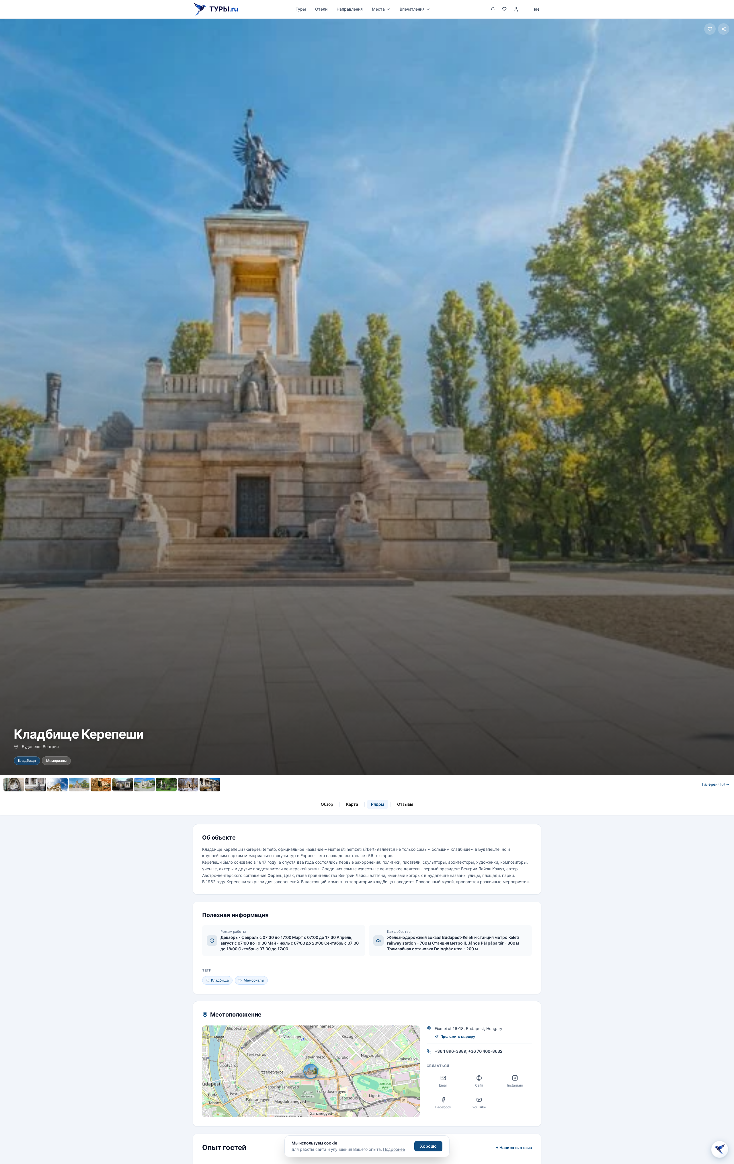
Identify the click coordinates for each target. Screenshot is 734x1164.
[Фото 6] (122, 784)
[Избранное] (504, 9)
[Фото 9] (188, 784)
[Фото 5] (101, 784)
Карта (352, 804)
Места (378, 9)
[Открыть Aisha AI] (719, 1148)
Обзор (327, 804)
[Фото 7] (144, 784)
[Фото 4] (79, 784)
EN (536, 9)
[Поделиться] (723, 29)
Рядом (377, 804)
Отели (321, 9)
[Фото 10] (210, 784)
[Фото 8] (166, 784)
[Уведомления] (493, 9)
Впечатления (412, 9)
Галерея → (715, 784)
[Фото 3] (57, 784)
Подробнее (394, 1149)
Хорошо (428, 1146)
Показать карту (315, 1071)
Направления (350, 9)
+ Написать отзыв (514, 1147)
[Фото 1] (13, 784)
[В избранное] (710, 29)
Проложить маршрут (458, 1036)
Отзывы (405, 804)
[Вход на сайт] (516, 9)
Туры (301, 9)
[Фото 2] (35, 784)
